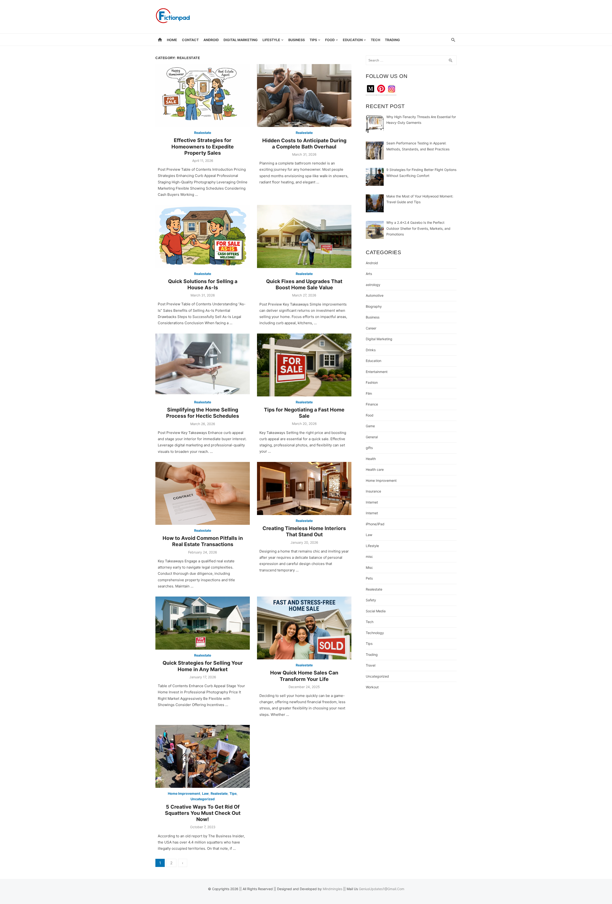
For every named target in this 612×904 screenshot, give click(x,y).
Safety (371, 600)
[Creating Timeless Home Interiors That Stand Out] (304, 488)
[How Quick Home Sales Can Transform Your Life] (304, 628)
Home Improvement (184, 793)
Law (205, 793)
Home (172, 40)
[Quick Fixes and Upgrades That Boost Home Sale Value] (304, 236)
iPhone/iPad (375, 524)
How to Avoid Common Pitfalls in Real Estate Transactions (203, 541)
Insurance (373, 491)
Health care (375, 469)
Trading (392, 40)
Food (330, 40)
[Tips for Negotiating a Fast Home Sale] (304, 365)
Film (369, 393)
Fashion (372, 382)
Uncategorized (203, 799)
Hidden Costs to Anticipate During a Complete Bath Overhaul (304, 143)
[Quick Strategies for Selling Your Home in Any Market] (202, 623)
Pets (369, 578)
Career (371, 328)
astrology (373, 285)
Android (211, 40)
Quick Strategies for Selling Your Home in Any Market (203, 666)
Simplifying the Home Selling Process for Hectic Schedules (202, 413)
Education (353, 40)
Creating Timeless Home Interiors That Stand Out (304, 531)
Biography (374, 306)
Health (371, 459)
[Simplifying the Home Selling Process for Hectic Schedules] (202, 365)
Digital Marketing (241, 40)
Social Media (376, 611)
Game (370, 426)
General (372, 437)
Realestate (202, 133)
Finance (372, 404)
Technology (375, 633)
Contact (190, 40)
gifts (369, 448)
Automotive (374, 295)
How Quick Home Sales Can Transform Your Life (304, 676)
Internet (372, 502)
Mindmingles (332, 889)
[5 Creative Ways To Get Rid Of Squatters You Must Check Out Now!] (202, 756)
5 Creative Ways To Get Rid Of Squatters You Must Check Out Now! (202, 813)
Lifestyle (271, 40)
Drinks (371, 350)
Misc (369, 567)
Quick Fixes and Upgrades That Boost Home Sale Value (304, 284)
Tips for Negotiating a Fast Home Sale (304, 413)
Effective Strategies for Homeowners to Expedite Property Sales (202, 146)
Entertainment (377, 372)
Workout (372, 687)
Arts (369, 274)
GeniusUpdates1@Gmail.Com (381, 889)
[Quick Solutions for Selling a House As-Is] (202, 236)
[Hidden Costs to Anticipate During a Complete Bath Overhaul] (304, 95)
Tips (313, 40)
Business (296, 40)
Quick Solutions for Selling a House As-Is (202, 284)
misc (369, 556)
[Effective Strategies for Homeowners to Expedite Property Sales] (202, 95)
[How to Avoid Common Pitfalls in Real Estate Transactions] (202, 493)
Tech (375, 40)
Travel (370, 665)
